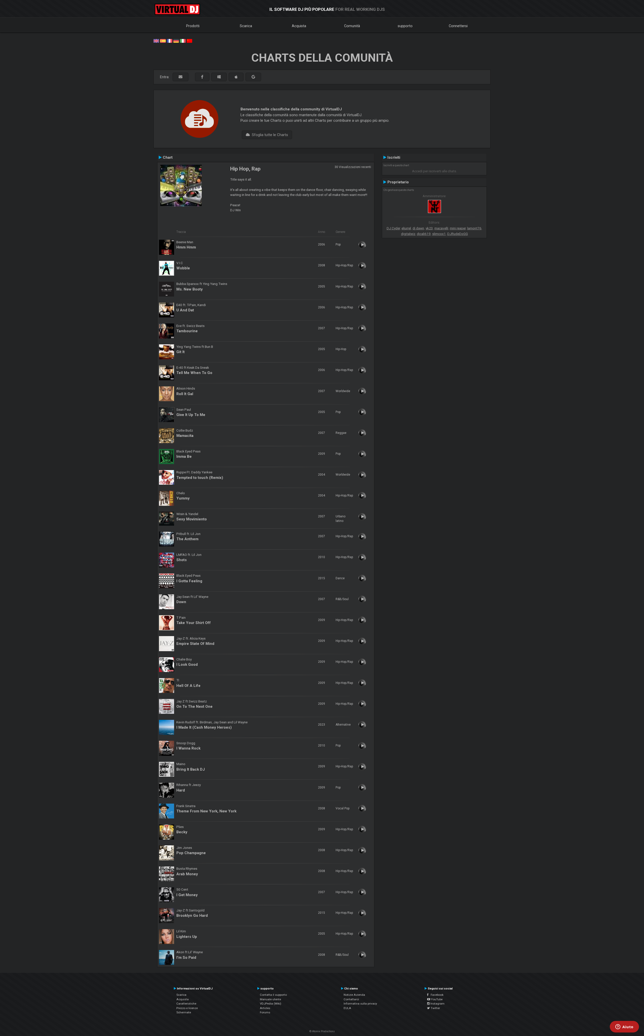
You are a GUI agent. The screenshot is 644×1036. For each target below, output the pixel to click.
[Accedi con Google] (253, 77)
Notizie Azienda (354, 995)
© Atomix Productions (322, 1031)
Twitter (435, 1008)
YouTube (436, 999)
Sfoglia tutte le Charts (269, 135)
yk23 (429, 228)
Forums (265, 1012)
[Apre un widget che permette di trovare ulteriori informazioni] (624, 1027)
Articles (265, 1008)
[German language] (176, 40)
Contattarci (351, 999)
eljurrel (406, 228)
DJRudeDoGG (457, 234)
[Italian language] (182, 40)
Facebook (436, 995)
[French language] (169, 40)
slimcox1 (439, 234)
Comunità (352, 26)
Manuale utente (270, 999)
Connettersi (458, 26)
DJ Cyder (393, 228)
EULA (347, 1008)
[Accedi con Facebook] (202, 77)
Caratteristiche (186, 1003)
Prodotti (192, 26)
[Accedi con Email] (180, 77)
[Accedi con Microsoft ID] (219, 77)
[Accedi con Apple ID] (236, 77)
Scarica (246, 26)
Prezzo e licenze (187, 1008)
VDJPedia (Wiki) (270, 1003)
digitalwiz (408, 234)
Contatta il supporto (273, 995)
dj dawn (418, 228)
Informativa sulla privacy (360, 1003)
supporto (405, 26)
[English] (156, 40)
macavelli (441, 228)
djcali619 (424, 234)
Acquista (299, 26)
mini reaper (458, 228)
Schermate (183, 1012)
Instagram (437, 1003)
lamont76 (474, 228)
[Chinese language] (189, 40)
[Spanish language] (163, 40)
